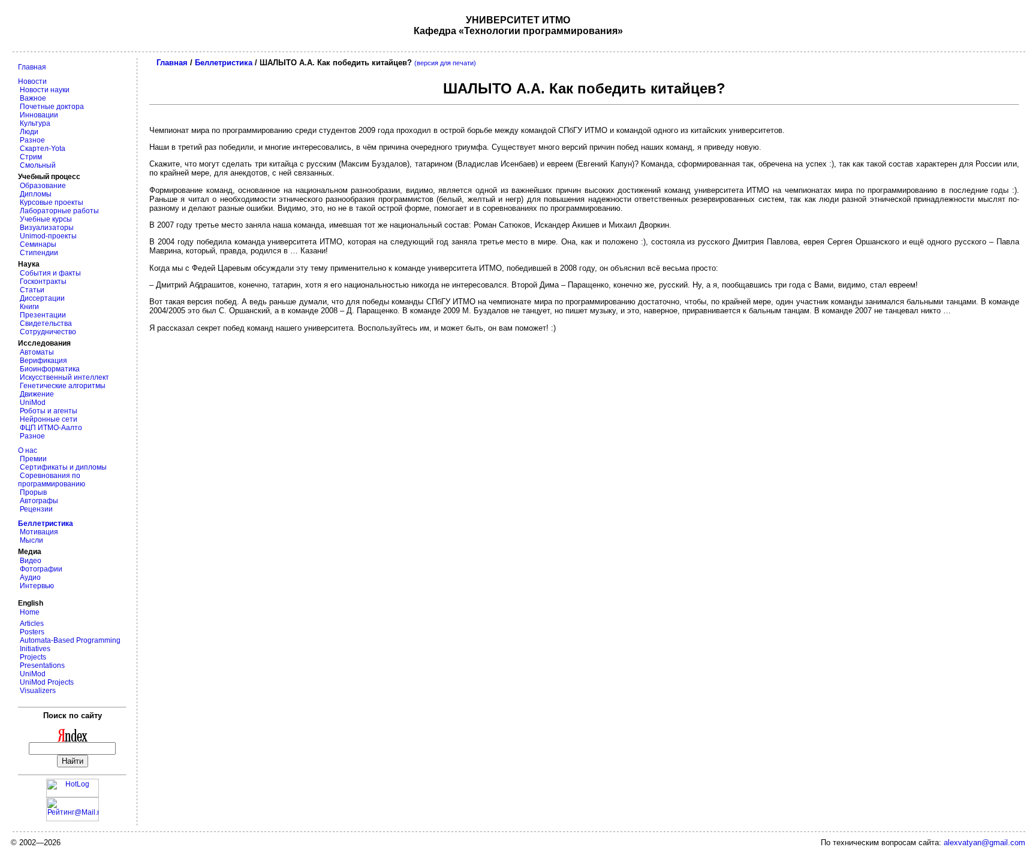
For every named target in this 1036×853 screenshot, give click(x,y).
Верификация (42, 360)
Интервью (36, 586)
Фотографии (40, 569)
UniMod (32, 402)
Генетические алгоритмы (62, 386)
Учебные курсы (45, 219)
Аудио (29, 577)
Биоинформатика (49, 369)
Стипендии (38, 253)
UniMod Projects (46, 682)
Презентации (42, 315)
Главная (32, 67)
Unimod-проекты (47, 236)
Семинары (37, 244)
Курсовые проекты (50, 202)
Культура (34, 123)
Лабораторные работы (58, 211)
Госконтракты (42, 281)
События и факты (49, 273)
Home (29, 612)
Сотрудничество (47, 332)
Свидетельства (45, 323)
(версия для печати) (445, 62)
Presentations (41, 665)
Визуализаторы (46, 227)
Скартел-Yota (41, 148)
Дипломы (35, 194)
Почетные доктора (51, 106)
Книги (28, 307)
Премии (32, 459)
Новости (32, 81)
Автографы (38, 501)
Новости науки (44, 90)
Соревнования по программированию (51, 479)
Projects (32, 657)
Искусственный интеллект (63, 377)
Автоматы (36, 352)
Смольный (37, 165)
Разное (31, 140)
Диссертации (41, 298)
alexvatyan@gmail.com (984, 842)
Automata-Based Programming (69, 640)
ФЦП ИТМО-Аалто (50, 428)
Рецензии (35, 509)
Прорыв (32, 492)
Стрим (30, 157)
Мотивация (38, 532)
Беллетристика (223, 62)
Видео (29, 560)
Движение (36, 394)
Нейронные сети (47, 419)
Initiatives (34, 649)
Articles (31, 623)
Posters (31, 632)
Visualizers (37, 690)
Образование (42, 186)
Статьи (31, 290)
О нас (27, 450)
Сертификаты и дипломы (62, 467)
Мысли (30, 540)
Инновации (38, 115)
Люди (28, 132)
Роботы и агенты (47, 411)
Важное (32, 98)
